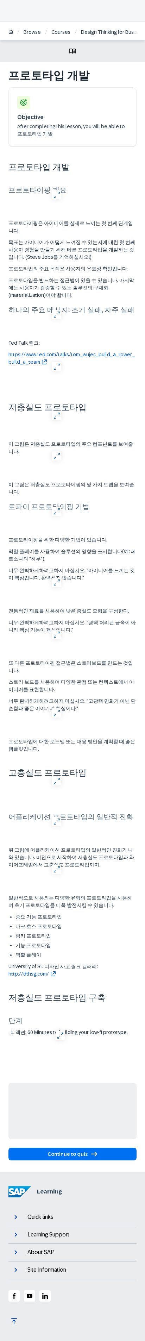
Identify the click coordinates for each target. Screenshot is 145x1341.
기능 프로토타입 (33, 945)
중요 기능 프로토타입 (38, 917)
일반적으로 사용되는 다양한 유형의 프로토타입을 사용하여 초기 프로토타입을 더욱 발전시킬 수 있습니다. (70, 901)
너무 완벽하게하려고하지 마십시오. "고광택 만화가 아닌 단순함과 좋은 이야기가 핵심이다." (72, 704)
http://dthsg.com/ (28, 974)
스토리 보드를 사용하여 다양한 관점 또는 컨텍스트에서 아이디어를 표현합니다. (71, 685)
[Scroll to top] (14, 1321)
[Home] (10, 33)
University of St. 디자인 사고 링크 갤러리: (53, 970)
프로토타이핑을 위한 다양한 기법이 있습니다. (57, 540)
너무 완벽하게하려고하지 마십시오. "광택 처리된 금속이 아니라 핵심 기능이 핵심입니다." (72, 626)
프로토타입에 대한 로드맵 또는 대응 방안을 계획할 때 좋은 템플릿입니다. (71, 745)
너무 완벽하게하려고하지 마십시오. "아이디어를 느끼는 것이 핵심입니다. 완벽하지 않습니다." (71, 574)
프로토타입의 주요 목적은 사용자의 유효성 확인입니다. (68, 268)
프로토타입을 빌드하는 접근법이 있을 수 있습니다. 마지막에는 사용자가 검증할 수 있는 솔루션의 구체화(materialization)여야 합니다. (71, 287)
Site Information (46, 1270)
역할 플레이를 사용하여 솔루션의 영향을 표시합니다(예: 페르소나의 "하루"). (72, 555)
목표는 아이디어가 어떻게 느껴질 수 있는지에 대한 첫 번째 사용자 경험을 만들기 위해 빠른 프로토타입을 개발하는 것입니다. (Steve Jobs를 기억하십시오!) (71, 249)
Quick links (40, 1217)
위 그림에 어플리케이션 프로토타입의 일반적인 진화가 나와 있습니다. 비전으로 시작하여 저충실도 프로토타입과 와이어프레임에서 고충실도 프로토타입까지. (71, 857)
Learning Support (48, 1234)
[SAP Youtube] (29, 1296)
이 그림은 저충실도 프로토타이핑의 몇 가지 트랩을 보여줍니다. (71, 488)
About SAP (41, 1252)
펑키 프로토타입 (33, 936)
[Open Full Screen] (56, 194)
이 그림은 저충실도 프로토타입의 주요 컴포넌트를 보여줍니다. (70, 447)
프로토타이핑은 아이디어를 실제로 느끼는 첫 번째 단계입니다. (70, 226)
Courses (60, 32)
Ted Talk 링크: (24, 343)
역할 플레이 (28, 955)
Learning (49, 1192)
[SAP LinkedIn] (45, 1296)
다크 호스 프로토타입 (38, 926)
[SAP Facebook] (14, 1296)
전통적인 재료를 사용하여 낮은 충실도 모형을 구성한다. (68, 611)
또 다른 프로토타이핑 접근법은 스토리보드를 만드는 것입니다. (70, 666)
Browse (32, 32)
